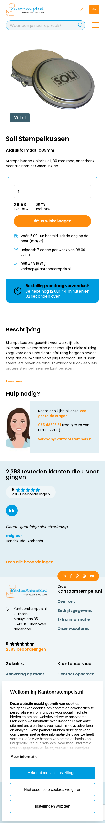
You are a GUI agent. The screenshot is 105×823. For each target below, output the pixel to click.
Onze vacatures (73, 628)
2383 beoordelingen (26, 649)
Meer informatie (23, 756)
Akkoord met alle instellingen (53, 773)
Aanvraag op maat (25, 674)
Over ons (66, 601)
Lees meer (15, 381)
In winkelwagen (56, 221)
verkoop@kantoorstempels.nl (65, 439)
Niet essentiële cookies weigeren (52, 789)
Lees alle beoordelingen (29, 562)
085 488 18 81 (49, 424)
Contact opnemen (75, 674)
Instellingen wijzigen (52, 806)
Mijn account (81, 9)
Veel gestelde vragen (62, 413)
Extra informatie (73, 619)
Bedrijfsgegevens (74, 610)
